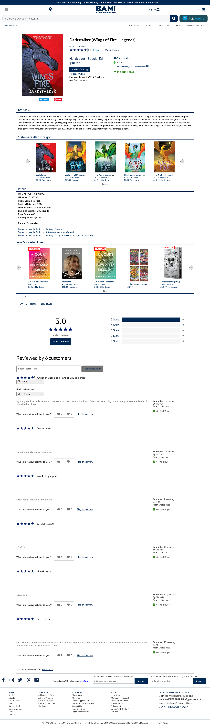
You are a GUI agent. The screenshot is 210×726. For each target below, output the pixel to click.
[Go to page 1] (103, 184)
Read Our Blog (78, 709)
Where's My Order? (119, 709)
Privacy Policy (162, 723)
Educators (134, 25)
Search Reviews (93, 368)
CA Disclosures (148, 723)
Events (149, 25)
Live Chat (84, 680)
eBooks (12, 698)
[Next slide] (182, 161)
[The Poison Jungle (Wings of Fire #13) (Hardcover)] (105, 156)
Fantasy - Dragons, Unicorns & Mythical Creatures (69, 235)
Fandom (12, 714)
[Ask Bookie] (193, 18)
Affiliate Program (45, 698)
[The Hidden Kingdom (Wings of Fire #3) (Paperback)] (135, 157)
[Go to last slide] (28, 161)
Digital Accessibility (80, 711)
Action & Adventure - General (60, 232)
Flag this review (85, 414)
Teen (11, 703)
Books (21, 229)
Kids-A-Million (15, 700)
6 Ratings (97, 50)
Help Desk (115, 695)
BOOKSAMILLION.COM (101, 723)
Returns (114, 711)
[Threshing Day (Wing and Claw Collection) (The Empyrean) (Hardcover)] (173, 263)
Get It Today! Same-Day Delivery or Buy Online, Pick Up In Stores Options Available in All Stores (107, 2)
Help (178, 25)
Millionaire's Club (195, 25)
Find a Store (77, 695)
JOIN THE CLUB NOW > (173, 706)
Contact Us (77, 706)
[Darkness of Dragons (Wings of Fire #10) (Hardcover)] (76, 156)
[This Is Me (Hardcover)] (72, 263)
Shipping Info (116, 706)
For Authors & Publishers (83, 703)
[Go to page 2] (105, 184)
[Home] (105, 9)
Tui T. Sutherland (79, 46)
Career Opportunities (81, 700)
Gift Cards (164, 25)
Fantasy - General (54, 229)
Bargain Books (15, 706)
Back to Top (48, 669)
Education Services (46, 703)
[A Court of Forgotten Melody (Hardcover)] (105, 263)
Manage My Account (120, 698)
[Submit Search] (174, 18)
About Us (76, 698)
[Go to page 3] (107, 184)
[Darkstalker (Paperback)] (46, 157)
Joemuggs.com (120, 723)
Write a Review (112, 50)
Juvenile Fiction (35, 229)
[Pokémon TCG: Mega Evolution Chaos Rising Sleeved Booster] (139, 265)
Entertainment (15, 709)
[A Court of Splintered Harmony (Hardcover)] (39, 263)
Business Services (46, 700)
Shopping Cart (117, 703)
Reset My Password (119, 700)
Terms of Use (134, 723)
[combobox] (92, 18)
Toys (11, 711)
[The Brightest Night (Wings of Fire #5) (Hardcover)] (164, 156)
